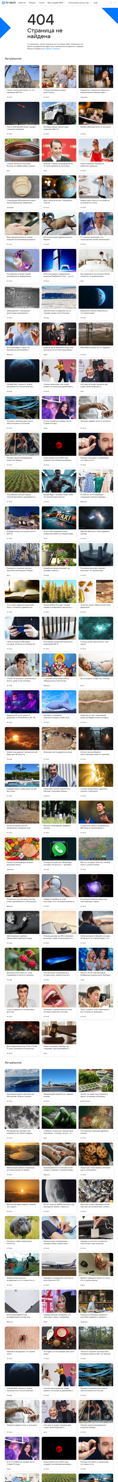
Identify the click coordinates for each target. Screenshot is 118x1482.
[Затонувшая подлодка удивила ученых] (96, 1307)
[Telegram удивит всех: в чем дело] (96, 413)
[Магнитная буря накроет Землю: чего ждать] (22, 1380)
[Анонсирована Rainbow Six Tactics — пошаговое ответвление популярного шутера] (59, 1185)
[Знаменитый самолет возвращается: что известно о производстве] (22, 1454)
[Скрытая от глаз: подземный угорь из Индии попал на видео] (96, 707)
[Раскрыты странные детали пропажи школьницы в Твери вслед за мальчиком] (22, 560)
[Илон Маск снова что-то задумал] (96, 339)
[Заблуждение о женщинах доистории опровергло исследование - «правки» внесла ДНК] (22, 303)
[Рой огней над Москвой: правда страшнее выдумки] (22, 119)
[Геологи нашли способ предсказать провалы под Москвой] (22, 818)
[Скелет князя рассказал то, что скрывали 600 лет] (22, 82)
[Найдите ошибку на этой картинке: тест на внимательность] (59, 891)
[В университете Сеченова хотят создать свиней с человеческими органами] (59, 1344)
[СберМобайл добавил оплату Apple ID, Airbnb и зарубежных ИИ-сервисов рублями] (22, 1112)
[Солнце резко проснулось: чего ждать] (96, 634)
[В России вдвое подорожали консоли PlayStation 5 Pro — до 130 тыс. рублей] (59, 266)
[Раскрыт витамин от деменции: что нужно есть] (96, 450)
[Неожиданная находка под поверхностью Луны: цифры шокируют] (22, 1307)
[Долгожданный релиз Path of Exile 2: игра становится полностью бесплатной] (22, 1038)
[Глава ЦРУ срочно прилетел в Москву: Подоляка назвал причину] (59, 781)
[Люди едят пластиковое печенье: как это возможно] (96, 1344)
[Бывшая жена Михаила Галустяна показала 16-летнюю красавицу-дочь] (59, 339)
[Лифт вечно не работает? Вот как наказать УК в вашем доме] (59, 1149)
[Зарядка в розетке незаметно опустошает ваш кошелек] (96, 1417)
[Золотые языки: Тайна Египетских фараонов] (96, 597)
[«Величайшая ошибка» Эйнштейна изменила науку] (22, 928)
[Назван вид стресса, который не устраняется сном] (96, 192)
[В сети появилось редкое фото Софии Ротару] (59, 413)
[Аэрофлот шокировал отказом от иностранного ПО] (59, 1454)
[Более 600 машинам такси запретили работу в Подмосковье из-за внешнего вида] (59, 523)
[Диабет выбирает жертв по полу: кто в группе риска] (96, 1454)
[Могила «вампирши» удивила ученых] (59, 818)
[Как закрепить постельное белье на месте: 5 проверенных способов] (96, 266)
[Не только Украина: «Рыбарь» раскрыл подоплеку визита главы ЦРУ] (22, 1222)
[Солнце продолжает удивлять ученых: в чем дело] (96, 781)
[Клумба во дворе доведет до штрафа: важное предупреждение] (59, 560)
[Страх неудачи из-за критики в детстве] (22, 1001)
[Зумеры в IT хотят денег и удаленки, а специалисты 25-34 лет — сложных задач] (22, 707)
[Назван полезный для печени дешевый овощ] (22, 854)
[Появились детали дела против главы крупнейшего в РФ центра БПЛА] (22, 891)
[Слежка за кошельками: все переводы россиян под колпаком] (96, 1149)
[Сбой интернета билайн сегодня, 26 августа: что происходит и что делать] (96, 928)
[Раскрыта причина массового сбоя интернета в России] (22, 413)
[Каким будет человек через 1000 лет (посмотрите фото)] (59, 487)
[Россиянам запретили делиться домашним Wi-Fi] (59, 634)
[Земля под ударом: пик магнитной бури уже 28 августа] (22, 744)
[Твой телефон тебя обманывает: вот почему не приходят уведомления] (96, 1001)
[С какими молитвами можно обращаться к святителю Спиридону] (59, 670)
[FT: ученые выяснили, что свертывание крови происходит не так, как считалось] (96, 229)
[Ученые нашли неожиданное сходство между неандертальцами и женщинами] (22, 450)
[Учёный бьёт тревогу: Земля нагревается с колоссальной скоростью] (22, 376)
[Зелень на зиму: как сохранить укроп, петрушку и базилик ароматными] (96, 1270)
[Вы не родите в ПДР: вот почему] (96, 670)
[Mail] (3, 3)
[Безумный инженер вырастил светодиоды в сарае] (96, 891)
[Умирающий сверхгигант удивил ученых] (59, 1270)
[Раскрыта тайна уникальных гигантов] (22, 1417)
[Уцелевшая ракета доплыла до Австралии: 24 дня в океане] (22, 1270)
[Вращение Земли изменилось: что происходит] (96, 303)
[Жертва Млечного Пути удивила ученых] (96, 523)
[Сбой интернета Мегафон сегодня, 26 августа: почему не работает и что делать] (22, 634)
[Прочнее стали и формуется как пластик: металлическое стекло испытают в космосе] (96, 1380)
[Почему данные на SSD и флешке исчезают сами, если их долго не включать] (59, 928)
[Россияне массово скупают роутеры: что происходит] (96, 560)
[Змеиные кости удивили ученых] (59, 744)
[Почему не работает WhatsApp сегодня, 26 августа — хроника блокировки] (59, 854)
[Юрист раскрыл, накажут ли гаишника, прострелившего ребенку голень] (59, 1038)
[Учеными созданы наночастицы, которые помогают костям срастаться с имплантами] (59, 1001)
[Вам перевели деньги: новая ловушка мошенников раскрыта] (22, 229)
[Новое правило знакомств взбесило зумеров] (96, 156)
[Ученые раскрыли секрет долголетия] (59, 82)
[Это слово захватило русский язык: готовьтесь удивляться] (22, 597)
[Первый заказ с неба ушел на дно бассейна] (22, 781)
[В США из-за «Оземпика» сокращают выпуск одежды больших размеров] (96, 487)
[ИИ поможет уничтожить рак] (59, 1075)
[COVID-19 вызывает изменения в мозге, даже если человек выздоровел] (22, 670)
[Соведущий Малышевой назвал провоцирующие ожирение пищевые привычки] (22, 192)
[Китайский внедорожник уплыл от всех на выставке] (96, 1112)
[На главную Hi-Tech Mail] (10, 3)
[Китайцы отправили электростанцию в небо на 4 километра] (59, 707)
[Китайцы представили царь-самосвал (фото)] (59, 119)
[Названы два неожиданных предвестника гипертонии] (59, 1417)
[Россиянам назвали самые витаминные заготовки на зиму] (22, 1149)
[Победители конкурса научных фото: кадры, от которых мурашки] (22, 1185)
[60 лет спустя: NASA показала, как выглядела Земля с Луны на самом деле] (59, 1380)
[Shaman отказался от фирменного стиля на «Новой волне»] (96, 1038)
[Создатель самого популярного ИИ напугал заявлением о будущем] (96, 818)
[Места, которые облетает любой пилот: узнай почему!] (96, 854)
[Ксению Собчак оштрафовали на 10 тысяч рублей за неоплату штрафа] (59, 156)
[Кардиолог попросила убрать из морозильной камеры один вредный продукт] (96, 82)
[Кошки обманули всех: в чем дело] (96, 119)
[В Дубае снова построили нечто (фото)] (22, 523)
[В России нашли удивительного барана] (59, 229)
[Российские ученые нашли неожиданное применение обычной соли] (22, 266)
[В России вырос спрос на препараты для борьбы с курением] (22, 339)
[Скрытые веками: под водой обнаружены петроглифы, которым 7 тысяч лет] (96, 1222)
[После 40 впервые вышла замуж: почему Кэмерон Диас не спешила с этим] (22, 1075)
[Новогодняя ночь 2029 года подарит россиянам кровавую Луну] (59, 450)
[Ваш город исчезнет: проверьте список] (59, 192)
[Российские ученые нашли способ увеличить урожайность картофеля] (22, 487)
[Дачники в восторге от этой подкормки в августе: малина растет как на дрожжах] (22, 965)
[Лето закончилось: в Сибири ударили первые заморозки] (96, 1185)
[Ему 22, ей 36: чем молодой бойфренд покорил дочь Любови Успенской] (96, 965)
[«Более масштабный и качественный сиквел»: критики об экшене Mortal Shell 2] (96, 744)
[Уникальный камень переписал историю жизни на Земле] (22, 1344)
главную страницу (52, 49)
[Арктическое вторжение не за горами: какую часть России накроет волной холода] (59, 303)
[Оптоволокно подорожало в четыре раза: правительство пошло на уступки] (59, 965)
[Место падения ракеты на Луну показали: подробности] (96, 1075)
